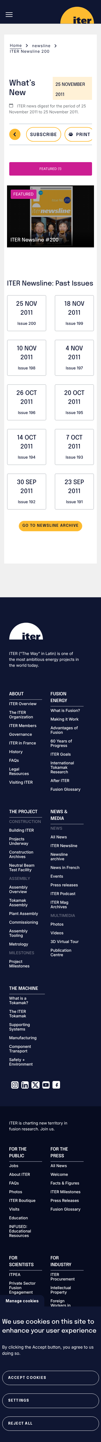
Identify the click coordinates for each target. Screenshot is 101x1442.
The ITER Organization (21, 714)
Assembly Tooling (18, 933)
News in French (64, 868)
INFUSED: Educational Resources (20, 1231)
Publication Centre (60, 952)
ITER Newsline (63, 846)
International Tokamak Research (62, 767)
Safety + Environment (21, 1062)
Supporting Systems (19, 1027)
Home (16, 45)
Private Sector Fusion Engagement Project (22, 1290)
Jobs (14, 1166)
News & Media (59, 815)
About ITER (19, 1174)
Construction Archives (21, 854)
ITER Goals (60, 754)
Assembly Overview (18, 889)
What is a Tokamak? (18, 1000)
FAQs (14, 760)
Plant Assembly (23, 914)
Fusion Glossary (65, 789)
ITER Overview (23, 704)
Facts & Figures (64, 1183)
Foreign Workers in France (60, 1305)
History (16, 752)
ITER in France (22, 743)
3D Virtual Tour (64, 942)
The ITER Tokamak (17, 1013)
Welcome (59, 1174)
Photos (56, 924)
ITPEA (14, 1275)
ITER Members (22, 726)
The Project (23, 811)
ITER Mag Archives (59, 904)
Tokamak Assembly (18, 902)
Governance (20, 734)
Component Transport (20, 1049)
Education (18, 1218)
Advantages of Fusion (64, 730)
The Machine (23, 988)
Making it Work (64, 719)
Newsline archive (59, 856)
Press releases (64, 885)
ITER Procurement (62, 1277)
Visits (14, 1209)
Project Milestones (19, 964)
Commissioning (23, 922)
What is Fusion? (65, 711)
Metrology (18, 944)
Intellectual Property (60, 1290)
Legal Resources (19, 771)
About (16, 694)
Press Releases (64, 1201)
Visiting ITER (21, 782)
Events (56, 876)
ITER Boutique (22, 1201)
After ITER (59, 781)
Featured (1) (51, 169)
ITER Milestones (65, 1192)
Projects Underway (19, 841)
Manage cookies (22, 1300)
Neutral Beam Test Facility (22, 867)
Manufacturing (23, 1038)
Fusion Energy (58, 697)
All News (58, 837)
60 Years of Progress (61, 743)
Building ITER (21, 830)
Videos (56, 933)
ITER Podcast (62, 894)
